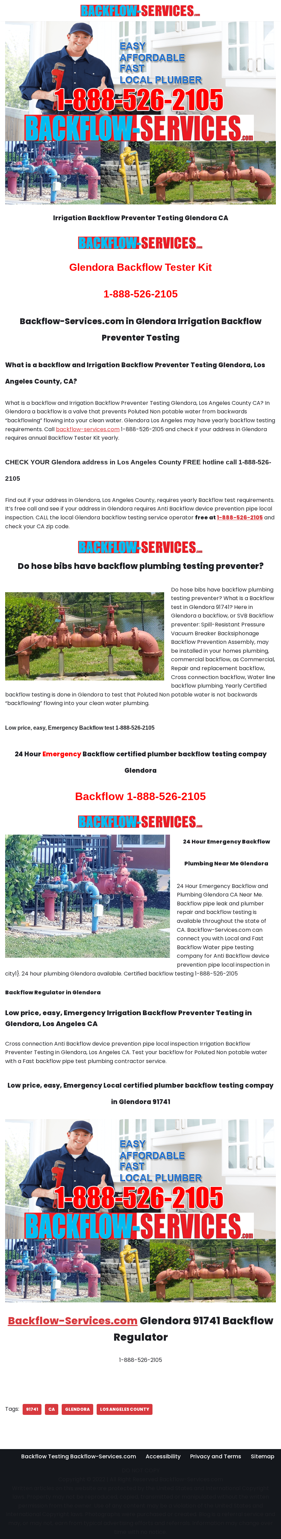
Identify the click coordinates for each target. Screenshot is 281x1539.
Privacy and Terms (215, 1456)
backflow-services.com (88, 429)
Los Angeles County (124, 1409)
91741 (32, 1409)
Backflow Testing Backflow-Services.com (78, 1456)
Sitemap (262, 1456)
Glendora (77, 1409)
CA (51, 1409)
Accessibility (163, 1456)
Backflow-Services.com (73, 1320)
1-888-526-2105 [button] (240, 517)
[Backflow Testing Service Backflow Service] (140, 10)
